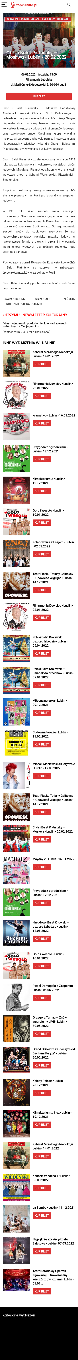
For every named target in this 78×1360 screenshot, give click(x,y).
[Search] (69, 5)
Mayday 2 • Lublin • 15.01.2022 (53, 859)
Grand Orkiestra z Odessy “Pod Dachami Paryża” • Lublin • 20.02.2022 (54, 1053)
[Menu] (4, 5)
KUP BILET (42, 364)
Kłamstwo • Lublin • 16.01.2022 (54, 415)
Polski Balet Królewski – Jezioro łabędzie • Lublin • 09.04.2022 (50, 641)
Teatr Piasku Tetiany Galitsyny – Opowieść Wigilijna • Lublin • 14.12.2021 (53, 578)
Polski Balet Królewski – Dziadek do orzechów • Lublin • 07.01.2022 (53, 673)
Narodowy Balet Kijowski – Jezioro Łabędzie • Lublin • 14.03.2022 (51, 926)
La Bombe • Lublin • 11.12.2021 (54, 1207)
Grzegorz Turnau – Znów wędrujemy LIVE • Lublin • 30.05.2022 (50, 1022)
